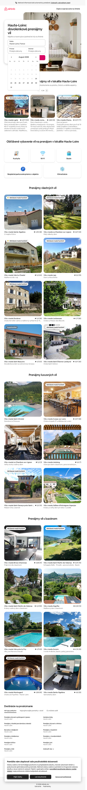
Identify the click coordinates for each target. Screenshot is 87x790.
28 (28, 83)
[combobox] (26, 43)
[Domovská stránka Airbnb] (9, 9)
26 (19, 83)
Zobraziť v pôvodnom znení (60, 3)
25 (15, 83)
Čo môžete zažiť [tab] (52, 711)
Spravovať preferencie (63, 777)
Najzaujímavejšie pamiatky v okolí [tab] (31, 711)
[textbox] (17, 51)
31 (11, 87)
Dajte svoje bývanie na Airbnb (68, 9)
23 (36, 79)
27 (24, 83)
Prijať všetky (17, 777)
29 (32, 83)
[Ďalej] (46, 90)
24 (11, 83)
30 (36, 83)
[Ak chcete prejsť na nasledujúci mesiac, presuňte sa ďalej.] (35, 57)
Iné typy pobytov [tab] (10, 711)
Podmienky (47, 786)
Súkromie (38, 786)
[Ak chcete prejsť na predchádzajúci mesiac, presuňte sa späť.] (11, 57)
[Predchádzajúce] (39, 90)
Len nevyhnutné (40, 777)
